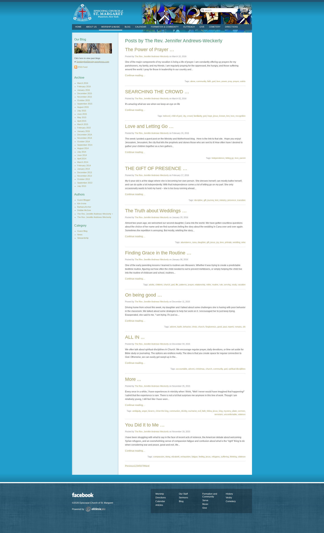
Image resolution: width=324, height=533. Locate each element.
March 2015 (82, 124)
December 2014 (84, 134)
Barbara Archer (84, 207)
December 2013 (84, 172)
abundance (186, 242)
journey (210, 200)
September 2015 (84, 104)
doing (167, 456)
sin (244, 327)
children (159, 284)
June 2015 (82, 114)
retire (208, 284)
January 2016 (83, 90)
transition (241, 200)
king (221, 411)
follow (209, 411)
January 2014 (83, 169)
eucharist (192, 411)
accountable (181, 369)
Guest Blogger (83, 200)
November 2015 (84, 97)
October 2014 (83, 141)
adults (151, 284)
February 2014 (84, 165)
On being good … (143, 294)
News (79, 234)
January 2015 (83, 131)
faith (209, 81)
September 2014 (84, 145)
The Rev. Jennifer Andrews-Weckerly (152, 56)
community (201, 81)
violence (241, 414)
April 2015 (81, 121)
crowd (190, 116)
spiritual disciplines (237, 369)
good (219, 327)
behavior (187, 327)
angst (144, 411)
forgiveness (211, 327)
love (218, 81)
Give (204, 508)
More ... (133, 379)
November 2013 (84, 176)
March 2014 (82, 162)
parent (242, 158)
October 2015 (83, 100)
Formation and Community (209, 495)
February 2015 (84, 128)
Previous (129, 466)
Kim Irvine (81, 203)
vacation (241, 284)
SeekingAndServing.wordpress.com (92, 61)
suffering (225, 456)
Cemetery (231, 501)
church (167, 284)
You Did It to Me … (145, 424)
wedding (236, 242)
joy (217, 242)
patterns (183, 284)
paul (225, 327)
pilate (234, 411)
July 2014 (81, 152)
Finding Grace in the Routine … (158, 252)
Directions (160, 497)
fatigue (195, 456)
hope (210, 116)
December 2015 (84, 93)
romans (238, 327)
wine (243, 242)
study (234, 284)
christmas (200, 369)
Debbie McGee (84, 210)
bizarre (151, 411)
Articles (159, 505)
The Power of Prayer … (149, 49)
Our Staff (183, 494)
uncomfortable (230, 414)
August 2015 (83, 107)
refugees (216, 456)
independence (218, 158)
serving (227, 284)
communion (175, 411)
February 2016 (84, 86)
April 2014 (81, 158)
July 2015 (81, 111)
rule (221, 284)
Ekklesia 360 (95, 509)
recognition (240, 116)
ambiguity (136, 411)
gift (205, 200)
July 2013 (81, 186)
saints (242, 81)
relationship (200, 284)
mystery (227, 411)
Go (244, 10)
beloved (166, 116)
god (213, 81)
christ (194, 327)
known (222, 116)
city (184, 116)
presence (231, 200)
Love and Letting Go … (149, 126)
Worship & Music (110, 27)
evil (199, 411)
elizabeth (175, 456)
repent (231, 327)
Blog (127, 27)
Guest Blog (82, 231)
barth (179, 327)
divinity (184, 411)
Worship (159, 494)
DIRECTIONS (231, 27)
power (224, 81)
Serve (205, 500)
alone (192, 81)
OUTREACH (189, 27)
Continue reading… (135, 75)
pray (230, 81)
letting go (230, 158)
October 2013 (83, 179)
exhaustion (185, 456)
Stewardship (82, 238)
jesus (215, 116)
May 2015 (81, 117)
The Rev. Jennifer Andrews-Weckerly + (95, 214)
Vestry (229, 497)
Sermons (183, 497)
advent (173, 327)
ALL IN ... (135, 337)
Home (78, 27)
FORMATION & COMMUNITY (164, 27)
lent (228, 116)
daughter (202, 242)
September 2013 (84, 183)
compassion (158, 456)
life (177, 284)
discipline (198, 200)
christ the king (162, 411)
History (229, 494)
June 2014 (82, 155)
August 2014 (83, 148)
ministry (222, 200)
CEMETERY (214, 27)
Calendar (140, 27)
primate (228, 242)
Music (205, 504)
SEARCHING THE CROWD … (157, 91)
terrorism (218, 414)
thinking (233, 456)
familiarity (198, 116)
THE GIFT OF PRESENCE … (156, 168)
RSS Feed (82, 67)
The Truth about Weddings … (156, 210)
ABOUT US (91, 27)
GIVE (202, 27)
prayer (236, 81)
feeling (202, 456)
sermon (241, 411)
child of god (176, 116)
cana (194, 242)
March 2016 (82, 83)
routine (215, 284)
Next (147, 466)
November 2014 (84, 138)
